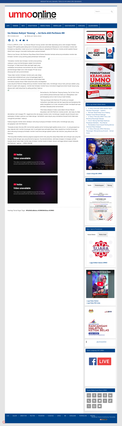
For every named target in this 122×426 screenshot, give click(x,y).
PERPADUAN (83, 416)
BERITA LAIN (57, 26)
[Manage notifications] (4, 422)
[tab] (89, 185)
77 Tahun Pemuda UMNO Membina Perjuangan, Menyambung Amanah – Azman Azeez (100, 131)
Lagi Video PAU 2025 (93, 303)
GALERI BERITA (93, 26)
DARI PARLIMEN (70, 26)
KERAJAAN (72, 416)
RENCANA (81, 26)
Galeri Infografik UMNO (94, 173)
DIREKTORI (23, 416)
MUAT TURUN (32, 26)
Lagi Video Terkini (92, 301)
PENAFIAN (41, 416)
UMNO (59, 416)
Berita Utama (37, 36)
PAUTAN (32, 416)
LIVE (8, 26)
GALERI (15, 416)
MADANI (92, 416)
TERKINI (15, 26)
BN (65, 416)
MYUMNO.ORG (69, 1)
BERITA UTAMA (45, 26)
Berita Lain (30, 36)
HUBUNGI (51, 416)
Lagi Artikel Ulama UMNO (98, 263)
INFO (23, 26)
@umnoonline (101, 342)
